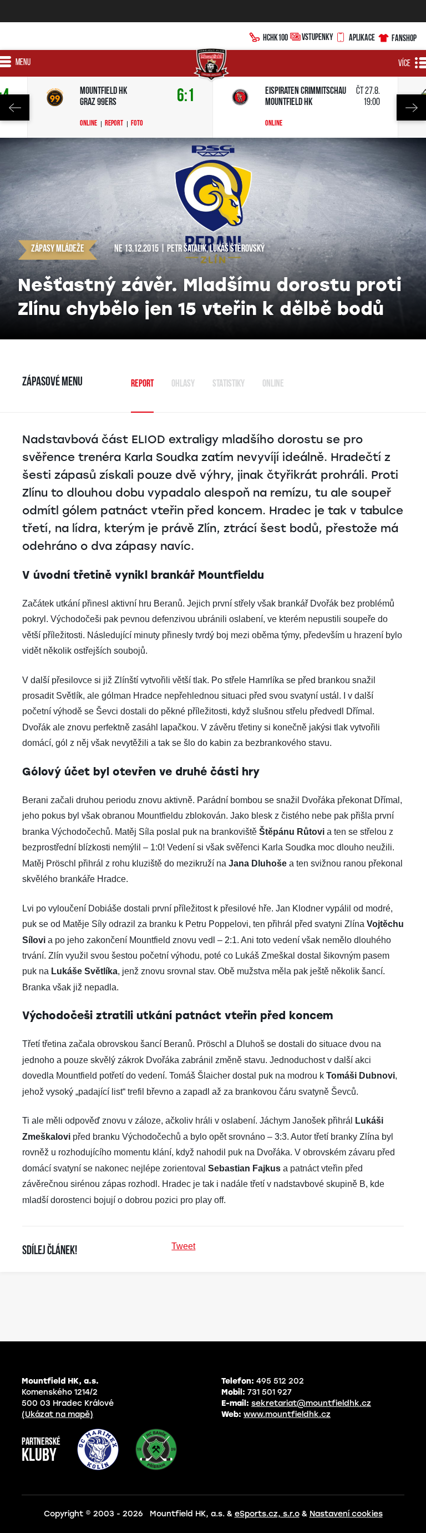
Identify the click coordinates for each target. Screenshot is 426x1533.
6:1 (186, 96)
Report (114, 124)
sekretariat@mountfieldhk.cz (311, 1403)
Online (88, 124)
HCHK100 (275, 37)
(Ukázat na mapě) (57, 1414)
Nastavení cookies (346, 1514)
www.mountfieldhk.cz (287, 1414)
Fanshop (404, 37)
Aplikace (362, 37)
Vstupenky (317, 36)
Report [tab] (142, 384)
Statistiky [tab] (228, 384)
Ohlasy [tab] (183, 384)
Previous (14, 107)
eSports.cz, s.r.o (267, 1514)
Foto (137, 124)
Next (411, 107)
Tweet (183, 1246)
